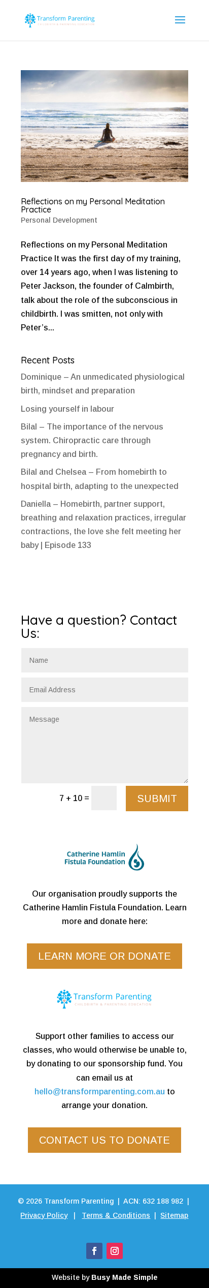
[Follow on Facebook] (94, 1251)
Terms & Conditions (116, 1215)
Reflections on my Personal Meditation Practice (93, 205)
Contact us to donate (104, 1140)
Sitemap (174, 1215)
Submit (157, 798)
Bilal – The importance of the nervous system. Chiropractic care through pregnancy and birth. (92, 440)
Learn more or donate (104, 956)
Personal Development (59, 220)
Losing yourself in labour (67, 409)
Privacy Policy (43, 1215)
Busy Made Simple (124, 1277)
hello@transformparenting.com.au (99, 1091)
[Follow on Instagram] (115, 1251)
